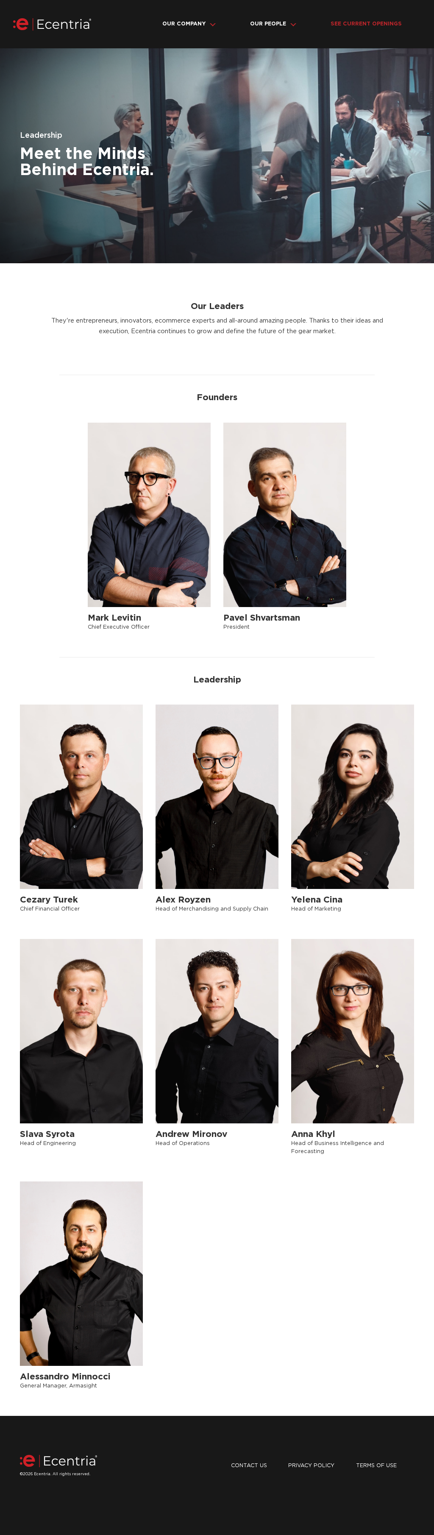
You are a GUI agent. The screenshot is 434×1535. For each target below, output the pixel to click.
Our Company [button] (184, 24)
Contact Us (249, 1465)
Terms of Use (376, 1465)
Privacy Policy (311, 1465)
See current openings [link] (366, 24)
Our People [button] (268, 24)
